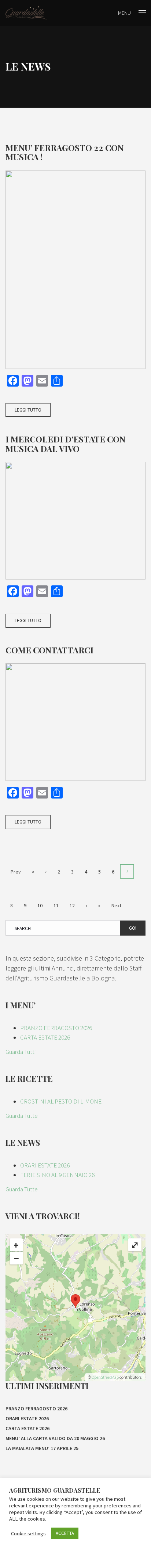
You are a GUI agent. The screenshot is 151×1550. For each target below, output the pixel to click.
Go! (132, 928)
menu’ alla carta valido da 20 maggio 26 (55, 1438)
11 (56, 905)
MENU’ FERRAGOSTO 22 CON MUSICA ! (64, 152)
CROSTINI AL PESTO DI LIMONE (61, 1101)
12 (72, 905)
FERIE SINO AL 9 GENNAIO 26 (57, 1175)
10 (40, 905)
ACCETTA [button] (65, 1533)
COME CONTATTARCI (49, 650)
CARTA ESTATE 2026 (45, 1037)
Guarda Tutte (21, 1116)
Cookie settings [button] (28, 1533)
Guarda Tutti (20, 1052)
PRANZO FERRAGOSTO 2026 (56, 1028)
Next (116, 905)
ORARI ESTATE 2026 (45, 1165)
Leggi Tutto (28, 410)
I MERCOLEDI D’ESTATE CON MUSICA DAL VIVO (65, 443)
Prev (16, 871)
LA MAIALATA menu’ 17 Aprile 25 (41, 1448)
